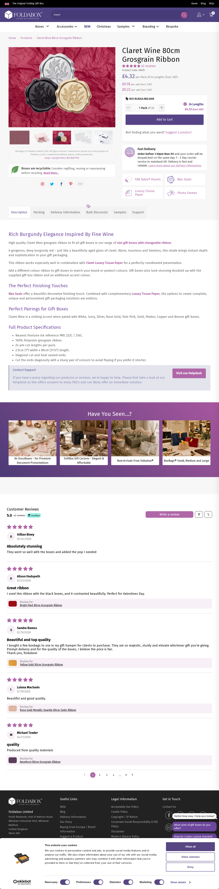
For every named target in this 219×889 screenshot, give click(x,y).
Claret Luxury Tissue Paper (104, 263)
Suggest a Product (71, 836)
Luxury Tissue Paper (146, 294)
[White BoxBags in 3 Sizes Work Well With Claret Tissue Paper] (62, 87)
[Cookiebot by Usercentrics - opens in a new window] (22, 882)
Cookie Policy (119, 811)
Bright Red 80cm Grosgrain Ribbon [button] (41, 605)
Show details (178, 882)
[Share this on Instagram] (42, 184)
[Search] (184, 15)
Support (138, 212)
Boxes (39, 26)
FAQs (211, 3)
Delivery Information (65, 212)
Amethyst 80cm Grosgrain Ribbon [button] (40, 761)
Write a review (169, 514)
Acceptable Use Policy (125, 806)
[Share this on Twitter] (52, 184)
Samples (123, 26)
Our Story (66, 821)
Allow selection (190, 856)
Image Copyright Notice (55, 158)
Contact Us (169, 806)
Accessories (65, 26)
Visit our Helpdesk (189, 373)
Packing (39, 212)
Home (194, 3)
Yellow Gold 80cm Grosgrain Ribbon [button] (41, 664)
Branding (149, 26)
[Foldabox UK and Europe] (23, 14)
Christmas (104, 26)
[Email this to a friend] (80, 184)
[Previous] (14, 87)
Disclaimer (118, 831)
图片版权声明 (73, 158)
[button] (131, 66)
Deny (190, 867)
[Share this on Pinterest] (71, 184)
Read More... (51, 173)
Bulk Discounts (97, 212)
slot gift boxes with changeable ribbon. (144, 243)
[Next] (109, 87)
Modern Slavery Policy (125, 836)
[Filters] (199, 514)
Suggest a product (178, 132)
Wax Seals (15, 294)
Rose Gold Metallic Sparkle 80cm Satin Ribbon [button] (48, 710)
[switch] (98, 882)
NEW (87, 26)
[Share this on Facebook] (61, 184)
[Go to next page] (133, 775)
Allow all (190, 846)
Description (19, 212)
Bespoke (172, 26)
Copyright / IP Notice (124, 817)
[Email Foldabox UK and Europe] (169, 828)
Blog (203, 3)
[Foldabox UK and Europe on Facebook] (169, 815)
